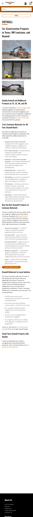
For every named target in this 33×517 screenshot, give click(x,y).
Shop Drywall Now (11, 267)
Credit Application (10, 510)
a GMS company (21, 108)
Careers (7, 506)
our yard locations (21, 118)
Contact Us (8, 512)
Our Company (9, 504)
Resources (8, 508)
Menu (16, 15)
